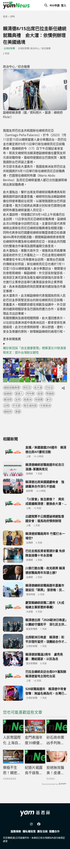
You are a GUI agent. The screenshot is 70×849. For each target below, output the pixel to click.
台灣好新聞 (9, 48)
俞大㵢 (38, 387)
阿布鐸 (30, 393)
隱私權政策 (29, 831)
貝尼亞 (27, 387)
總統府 (8, 411)
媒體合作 (54, 831)
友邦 (17, 399)
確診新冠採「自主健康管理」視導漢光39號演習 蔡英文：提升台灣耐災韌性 (35, 350)
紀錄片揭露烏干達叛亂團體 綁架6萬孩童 (34, 770)
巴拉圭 (49, 387)
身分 (48, 399)
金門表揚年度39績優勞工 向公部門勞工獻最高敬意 (34, 740)
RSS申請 (55, 5)
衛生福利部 (30, 405)
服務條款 (16, 831)
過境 (40, 393)
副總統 (8, 393)
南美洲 (28, 399)
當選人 (19, 393)
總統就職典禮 (12, 387)
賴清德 (8, 399)
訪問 (6, 405)
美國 (17, 411)
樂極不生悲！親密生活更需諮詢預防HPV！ (12, 770)
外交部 (16, 405)
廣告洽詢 (42, 831)
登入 (63, 5)
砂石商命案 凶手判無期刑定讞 (55, 740)
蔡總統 (50, 393)
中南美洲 (45, 405)
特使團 (39, 399)
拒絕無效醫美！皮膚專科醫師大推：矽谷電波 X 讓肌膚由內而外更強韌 (55, 770)
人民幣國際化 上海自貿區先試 (12, 740)
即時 (12, 16)
